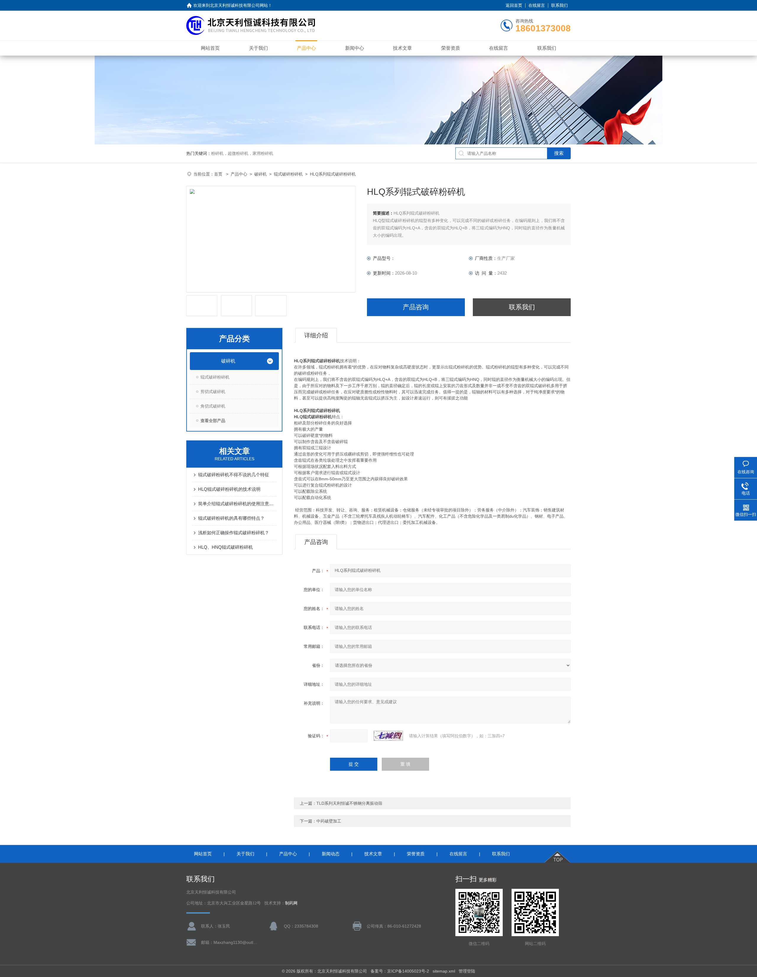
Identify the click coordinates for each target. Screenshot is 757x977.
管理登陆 (467, 971)
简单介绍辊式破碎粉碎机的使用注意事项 (237, 503)
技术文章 (402, 48)
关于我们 (258, 48)
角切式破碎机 (212, 406)
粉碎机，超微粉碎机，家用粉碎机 (242, 153)
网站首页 (210, 48)
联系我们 (559, 5)
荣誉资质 (450, 48)
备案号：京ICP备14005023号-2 (400, 971)
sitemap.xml (444, 971)
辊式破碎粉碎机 (288, 174)
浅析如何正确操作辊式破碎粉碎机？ (233, 532)
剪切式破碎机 (212, 391)
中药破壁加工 (328, 821)
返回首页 (514, 5)
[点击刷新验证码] (388, 736)
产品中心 (306, 48)
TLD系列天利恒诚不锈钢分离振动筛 (349, 803)
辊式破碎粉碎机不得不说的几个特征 (233, 474)
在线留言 (536, 5)
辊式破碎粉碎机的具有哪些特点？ (231, 518)
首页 (219, 174)
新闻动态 (330, 853)
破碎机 (260, 174)
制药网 (291, 903)
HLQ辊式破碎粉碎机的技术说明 (229, 489)
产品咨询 (416, 307)
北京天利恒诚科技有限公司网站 (239, 5)
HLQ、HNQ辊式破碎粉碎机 (225, 547)
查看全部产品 (212, 420)
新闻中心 (354, 48)
